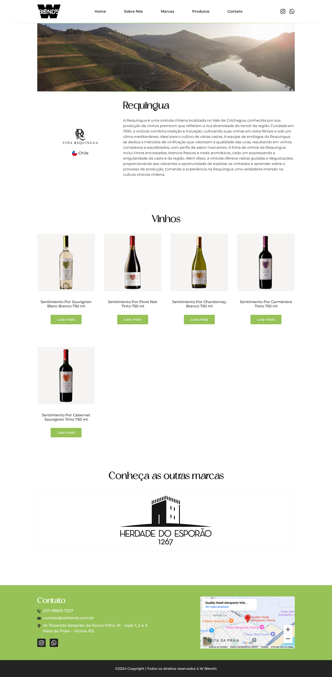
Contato (234, 11)
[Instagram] (283, 11)
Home (100, 11)
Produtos (200, 11)
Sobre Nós (133, 11)
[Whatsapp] (292, 11)
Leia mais (66, 319)
